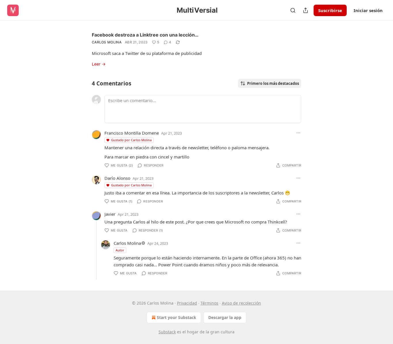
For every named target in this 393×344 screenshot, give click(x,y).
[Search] (293, 10)
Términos (209, 303)
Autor (120, 250)
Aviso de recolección (241, 303)
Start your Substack (176, 317)
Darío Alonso (117, 178)
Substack (167, 332)
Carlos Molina (106, 42)
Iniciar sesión (368, 10)
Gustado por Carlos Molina (131, 140)
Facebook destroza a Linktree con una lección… (145, 35)
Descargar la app (224, 317)
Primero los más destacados (273, 83)
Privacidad (187, 303)
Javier (109, 214)
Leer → (99, 64)
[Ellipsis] (298, 132)
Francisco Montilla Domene (131, 133)
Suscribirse (330, 10)
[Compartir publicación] (305, 10)
